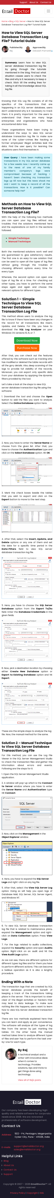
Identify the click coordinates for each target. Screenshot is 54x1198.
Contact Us (45, 2)
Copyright (32, 1193)
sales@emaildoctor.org (27, 1149)
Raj (11, 50)
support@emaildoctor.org (29, 1146)
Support (23, 2)
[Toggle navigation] (48, 11)
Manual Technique (19, 241)
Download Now (27, 340)
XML (42, 1193)
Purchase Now (27, 348)
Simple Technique (18, 238)
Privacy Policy (17, 1193)
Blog (6, 1160)
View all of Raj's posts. (29, 1080)
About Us (33, 2)
